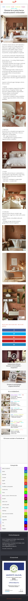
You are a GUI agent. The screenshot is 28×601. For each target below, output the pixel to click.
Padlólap (15, 423)
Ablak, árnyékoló (14, 394)
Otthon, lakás (14, 8)
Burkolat (8, 7)
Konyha (23, 7)
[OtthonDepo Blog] (14, 1)
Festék (12, 7)
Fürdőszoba (18, 7)
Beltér (3, 7)
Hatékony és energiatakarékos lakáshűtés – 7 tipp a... (16, 404)
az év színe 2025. (13, 324)
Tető (23, 394)
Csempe (20, 421)
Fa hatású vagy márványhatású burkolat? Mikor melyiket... (16, 426)
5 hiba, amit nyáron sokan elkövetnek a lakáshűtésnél (16, 410)
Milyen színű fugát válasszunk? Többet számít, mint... (15, 432)
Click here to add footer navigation (14, 598)
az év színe (5, 324)
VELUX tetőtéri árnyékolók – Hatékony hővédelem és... (16, 397)
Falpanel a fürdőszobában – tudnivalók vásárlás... (16, 416)
